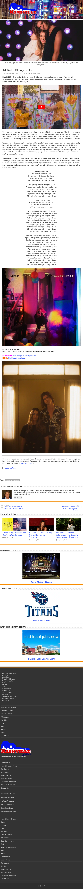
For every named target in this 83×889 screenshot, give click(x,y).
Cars (2, 828)
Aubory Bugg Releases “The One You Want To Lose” (14, 534)
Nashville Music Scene (12, 480)
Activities (5, 675)
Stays (3, 822)
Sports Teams (7, 692)
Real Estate (5, 769)
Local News (5, 736)
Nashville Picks (35, 73)
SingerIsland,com (7, 808)
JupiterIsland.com (7, 797)
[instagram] (44, 886)
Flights (3, 825)
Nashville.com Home (9, 673)
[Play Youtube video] (41, 107)
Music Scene (6, 689)
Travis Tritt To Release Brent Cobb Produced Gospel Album (13, 507)
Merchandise (5, 763)
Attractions (5, 677)
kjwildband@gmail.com (16, 358)
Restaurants (6, 691)
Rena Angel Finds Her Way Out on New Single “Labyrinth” (40, 535)
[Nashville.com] (41, 9)
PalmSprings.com (7, 805)
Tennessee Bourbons (9, 696)
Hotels (3, 733)
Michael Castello (9, 73)
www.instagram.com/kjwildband (24, 356)
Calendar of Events (8, 679)
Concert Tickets (7, 681)
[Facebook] (40, 886)
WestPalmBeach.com (8, 812)
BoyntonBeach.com (8, 794)
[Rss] (38, 886)
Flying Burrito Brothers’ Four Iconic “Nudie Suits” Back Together (70, 508)
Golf (3, 683)
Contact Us (5, 700)
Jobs (3, 687)
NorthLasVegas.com (8, 801)
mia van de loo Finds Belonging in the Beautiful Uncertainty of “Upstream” (67, 535)
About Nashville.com (9, 698)
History (4, 685)
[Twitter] (42, 886)
